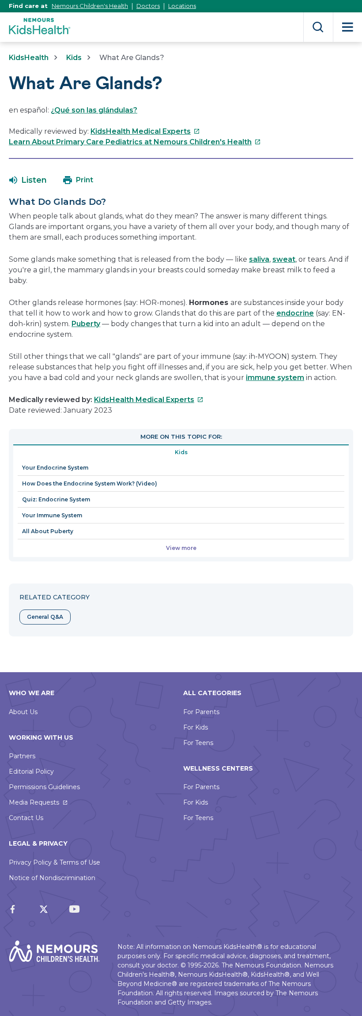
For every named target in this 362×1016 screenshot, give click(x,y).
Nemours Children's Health (90, 5)
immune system (275, 377)
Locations (182, 5)
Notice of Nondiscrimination (52, 878)
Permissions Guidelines (44, 787)
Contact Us (26, 818)
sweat (283, 259)
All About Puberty (47, 531)
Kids (74, 57)
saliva (259, 259)
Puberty (86, 324)
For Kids (195, 727)
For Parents (201, 712)
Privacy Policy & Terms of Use (54, 862)
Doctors (148, 5)
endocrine (295, 313)
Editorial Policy (31, 771)
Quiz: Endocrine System (56, 499)
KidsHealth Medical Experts (145, 131)
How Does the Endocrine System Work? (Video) (89, 483)
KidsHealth (29, 57)
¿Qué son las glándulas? (94, 110)
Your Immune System (52, 515)
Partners (22, 756)
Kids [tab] (181, 452)
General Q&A (45, 616)
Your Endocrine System (55, 467)
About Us (23, 712)
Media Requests (34, 802)
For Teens (198, 743)
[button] (28, 180)
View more (181, 548)
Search (318, 27)
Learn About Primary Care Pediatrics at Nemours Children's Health (135, 142)
